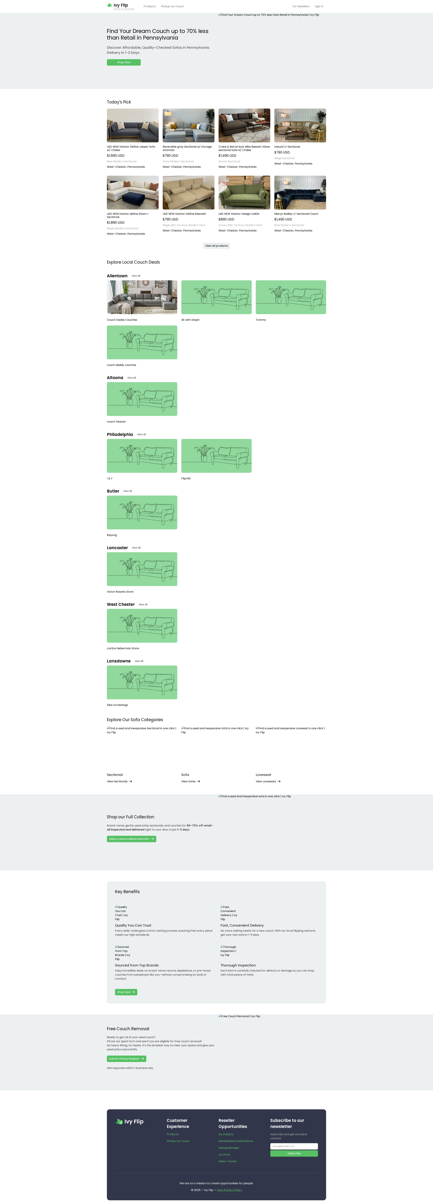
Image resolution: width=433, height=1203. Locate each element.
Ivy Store (224, 1155)
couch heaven (116, 421)
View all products (216, 246)
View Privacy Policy (229, 1190)
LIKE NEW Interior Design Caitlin (239, 213)
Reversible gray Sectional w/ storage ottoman (187, 148)
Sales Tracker (228, 1161)
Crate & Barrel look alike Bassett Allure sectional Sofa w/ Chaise (244, 148)
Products (150, 6)
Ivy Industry (226, 1134)
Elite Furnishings (117, 705)
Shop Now (123, 62)
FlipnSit (186, 478)
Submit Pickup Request (124, 1059)
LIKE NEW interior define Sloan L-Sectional (128, 215)
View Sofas (188, 781)
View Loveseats (266, 781)
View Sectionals (117, 781)
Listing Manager (229, 1148)
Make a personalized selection (129, 839)
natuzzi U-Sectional (287, 146)
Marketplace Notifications (236, 1141)
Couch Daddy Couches (122, 319)
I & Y (109, 478)
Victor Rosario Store (120, 591)
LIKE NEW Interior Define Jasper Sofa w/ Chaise (131, 148)
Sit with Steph (190, 319)
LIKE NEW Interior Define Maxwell (184, 213)
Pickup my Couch (172, 6)
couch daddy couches (121, 365)
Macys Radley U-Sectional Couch (296, 213)
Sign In (319, 6)
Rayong (112, 535)
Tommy (261, 319)
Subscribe (294, 1153)
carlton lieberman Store (123, 648)
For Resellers (301, 6)
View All (136, 275)
